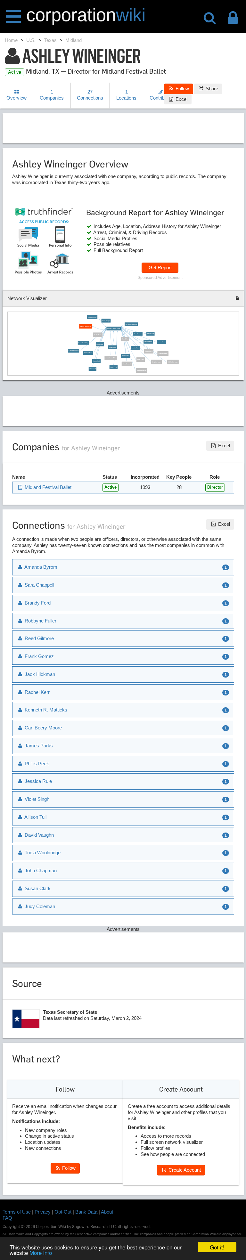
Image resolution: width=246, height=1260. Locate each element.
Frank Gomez (125, 355)
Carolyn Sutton (163, 353)
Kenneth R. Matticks (131, 324)
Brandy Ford (96, 361)
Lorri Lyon (140, 359)
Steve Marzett (127, 363)
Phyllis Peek (98, 334)
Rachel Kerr (150, 333)
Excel (180, 99)
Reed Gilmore (113, 347)
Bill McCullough (173, 361)
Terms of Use (17, 1212)
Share (211, 88)
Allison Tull (93, 368)
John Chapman (141, 370)
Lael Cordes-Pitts (111, 357)
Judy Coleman (156, 361)
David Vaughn (106, 320)
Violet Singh (100, 344)
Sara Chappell (148, 341)
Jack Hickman (138, 333)
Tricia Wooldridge (83, 342)
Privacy (43, 1212)
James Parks (161, 342)
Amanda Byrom (92, 317)
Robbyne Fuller (88, 353)
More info (40, 1252)
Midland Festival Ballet (113, 328)
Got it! (217, 1247)
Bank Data (86, 1212)
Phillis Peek (113, 367)
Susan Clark (148, 351)
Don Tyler (125, 338)
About (107, 1212)
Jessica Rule (135, 347)
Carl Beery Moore (73, 350)
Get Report (160, 267)
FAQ (7, 1218)
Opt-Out (62, 1212)
